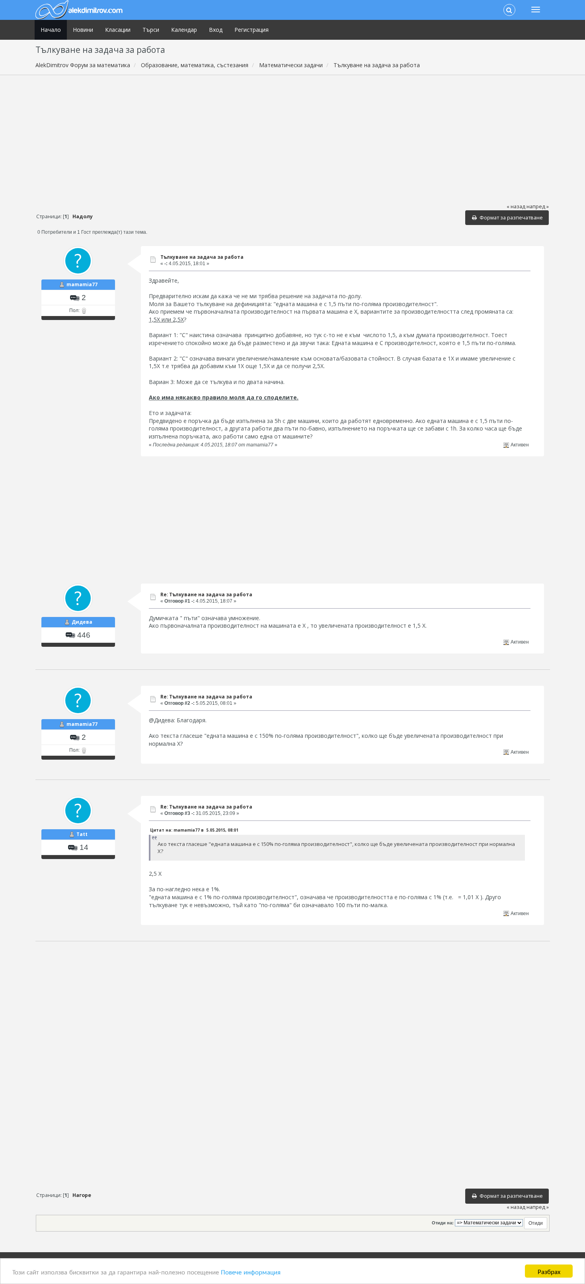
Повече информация (251, 1271)
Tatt (82, 834)
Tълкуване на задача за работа (202, 257)
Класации (118, 29)
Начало (51, 29)
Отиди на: (443, 1222)
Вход (215, 29)
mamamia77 (82, 284)
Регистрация (251, 29)
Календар (184, 29)
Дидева (82, 622)
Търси (150, 29)
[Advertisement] (292, 138)
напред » (537, 206)
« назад (516, 206)
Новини (83, 29)
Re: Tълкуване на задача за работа (206, 594)
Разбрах (549, 1271)
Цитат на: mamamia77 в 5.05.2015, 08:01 (194, 830)
